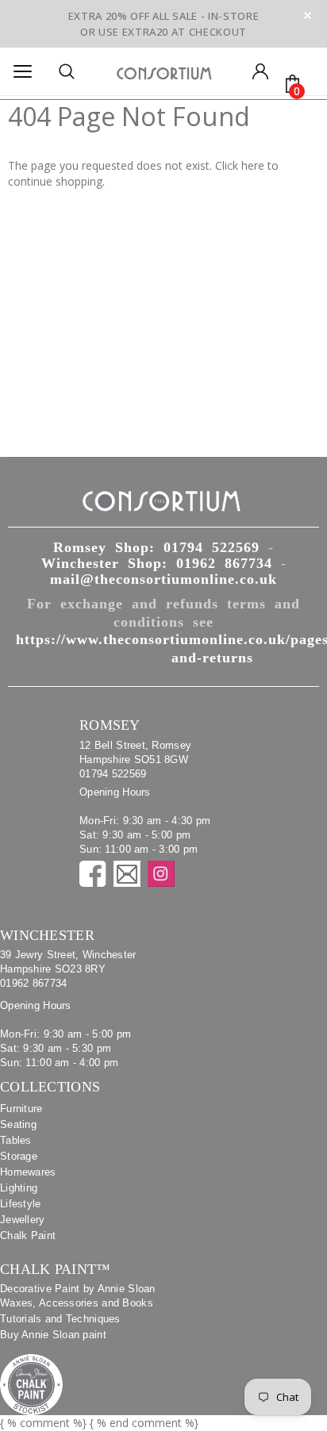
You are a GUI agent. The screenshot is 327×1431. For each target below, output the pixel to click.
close (307, 15)
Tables (16, 1140)
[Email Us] (126, 874)
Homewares (28, 1172)
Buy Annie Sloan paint (53, 1335)
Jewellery (22, 1220)
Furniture (21, 1108)
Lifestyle (20, 1204)
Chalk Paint (28, 1235)
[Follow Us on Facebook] (92, 874)
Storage (18, 1156)
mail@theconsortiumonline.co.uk (163, 579)
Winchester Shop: (156, 563)
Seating (18, 1124)
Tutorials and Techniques (60, 1319)
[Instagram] (161, 874)
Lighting (18, 1188)
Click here (241, 165)
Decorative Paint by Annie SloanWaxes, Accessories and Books (78, 1296)
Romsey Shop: (156, 547)
